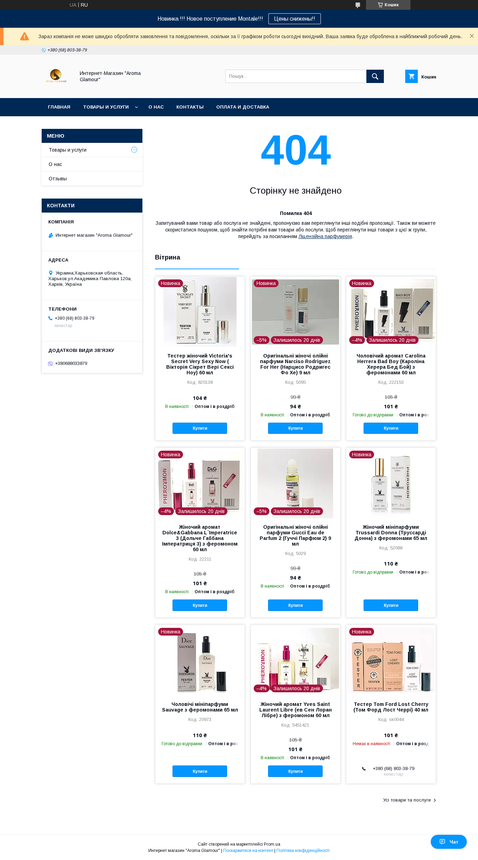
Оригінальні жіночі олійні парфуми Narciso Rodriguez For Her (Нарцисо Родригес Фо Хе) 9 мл (295, 364)
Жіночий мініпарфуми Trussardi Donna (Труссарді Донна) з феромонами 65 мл (390, 532)
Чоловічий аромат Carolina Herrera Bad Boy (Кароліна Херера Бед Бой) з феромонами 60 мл (391, 364)
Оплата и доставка (242, 107)
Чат (454, 842)
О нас (156, 107)
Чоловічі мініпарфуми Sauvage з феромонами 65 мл (200, 707)
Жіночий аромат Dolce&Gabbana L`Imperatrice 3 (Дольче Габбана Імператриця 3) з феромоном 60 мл (200, 538)
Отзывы (58, 178)
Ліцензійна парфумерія (325, 236)
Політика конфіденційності (303, 850)
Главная (59, 107)
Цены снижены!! (294, 19)
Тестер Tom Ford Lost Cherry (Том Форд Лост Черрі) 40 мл (390, 707)
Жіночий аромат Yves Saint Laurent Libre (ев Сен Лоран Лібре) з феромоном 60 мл (295, 709)
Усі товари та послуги (407, 800)
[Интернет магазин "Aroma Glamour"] (56, 89)
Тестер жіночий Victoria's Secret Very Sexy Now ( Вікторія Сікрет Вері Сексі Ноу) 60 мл (200, 364)
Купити (200, 428)
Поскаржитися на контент (248, 850)
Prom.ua (272, 844)
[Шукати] (375, 76)
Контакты (190, 107)
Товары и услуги (106, 107)
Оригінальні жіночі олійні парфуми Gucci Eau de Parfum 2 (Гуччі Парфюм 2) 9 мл (295, 535)
